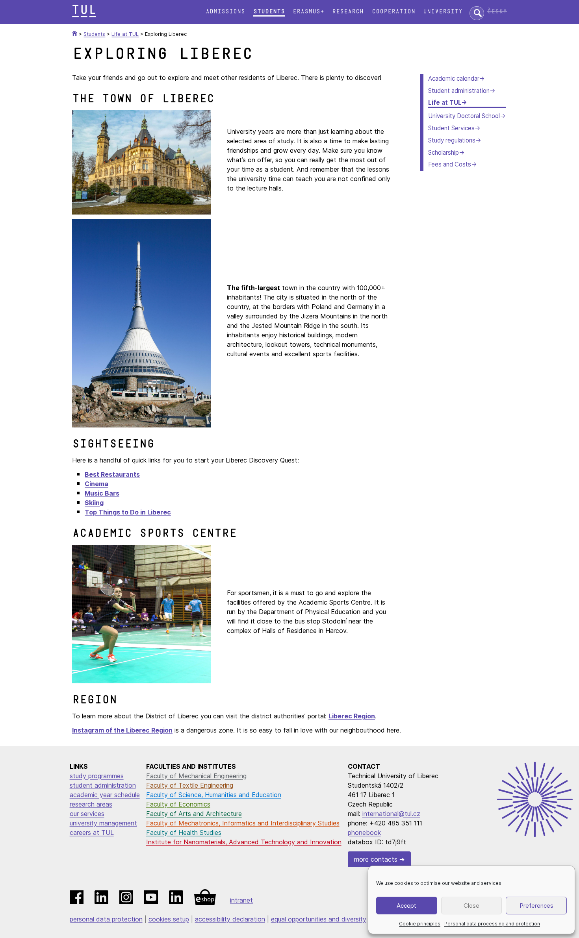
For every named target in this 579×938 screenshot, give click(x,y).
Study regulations (451, 140)
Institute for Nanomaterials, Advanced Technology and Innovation (243, 842)
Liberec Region (351, 716)
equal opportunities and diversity (318, 919)
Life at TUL (444, 102)
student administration (103, 785)
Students (269, 11)
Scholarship (443, 152)
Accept (406, 905)
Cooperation (393, 11)
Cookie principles (419, 924)
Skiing (94, 503)
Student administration (459, 90)
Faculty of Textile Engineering (189, 785)
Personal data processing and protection (492, 924)
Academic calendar (453, 78)
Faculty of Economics (178, 804)
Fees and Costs (449, 164)
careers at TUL (92, 832)
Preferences (536, 905)
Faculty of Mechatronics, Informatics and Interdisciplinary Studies (243, 823)
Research (348, 11)
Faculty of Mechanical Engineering (196, 776)
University (442, 11)
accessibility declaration (230, 919)
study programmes (97, 776)
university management (103, 823)
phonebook (364, 832)
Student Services (451, 128)
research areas (91, 804)
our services (87, 814)
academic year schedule (105, 795)
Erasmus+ (308, 11)
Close (471, 905)
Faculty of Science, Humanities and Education (213, 795)
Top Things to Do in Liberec (128, 512)
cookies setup (168, 919)
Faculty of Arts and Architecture (194, 814)
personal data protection (106, 919)
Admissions (225, 11)
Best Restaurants (112, 474)
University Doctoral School (464, 116)
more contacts (375, 859)
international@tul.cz (391, 814)
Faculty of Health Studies (183, 832)
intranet (241, 900)
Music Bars (102, 493)
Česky (497, 11)
